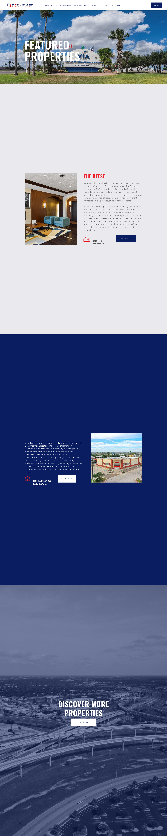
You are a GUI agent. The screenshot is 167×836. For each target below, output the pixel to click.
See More (83, 722)
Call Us (156, 5)
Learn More (126, 238)
